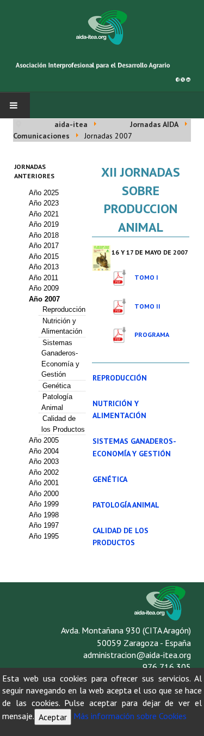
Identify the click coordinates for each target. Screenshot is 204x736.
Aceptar (53, 716)
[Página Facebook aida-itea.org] (178, 78)
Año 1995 (44, 536)
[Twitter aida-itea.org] (183, 78)
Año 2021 (44, 214)
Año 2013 (44, 267)
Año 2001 (44, 483)
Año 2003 (44, 461)
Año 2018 (44, 235)
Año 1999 (44, 504)
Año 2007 (44, 299)
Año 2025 (44, 193)
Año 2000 (44, 494)
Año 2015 (44, 256)
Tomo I (146, 277)
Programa (151, 334)
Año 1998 (44, 515)
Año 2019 (44, 224)
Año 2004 (44, 451)
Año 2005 (44, 440)
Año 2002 (44, 472)
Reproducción (63, 309)
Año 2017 (44, 246)
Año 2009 (44, 288)
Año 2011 (43, 278)
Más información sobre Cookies (130, 715)
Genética (56, 386)
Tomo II (147, 306)
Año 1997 (44, 525)
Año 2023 (44, 203)
